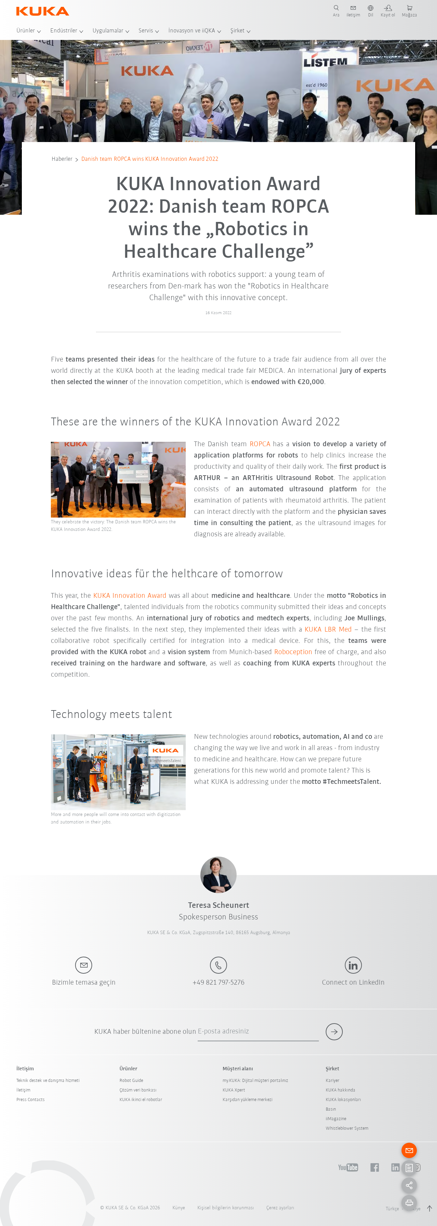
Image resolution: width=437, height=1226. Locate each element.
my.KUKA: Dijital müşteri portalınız (255, 1080)
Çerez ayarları (280, 1208)
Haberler (62, 159)
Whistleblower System (347, 1128)
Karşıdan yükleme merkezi (247, 1099)
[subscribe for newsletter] (334, 1031)
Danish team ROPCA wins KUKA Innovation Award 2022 (149, 159)
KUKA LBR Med (328, 630)
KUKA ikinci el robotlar (140, 1099)
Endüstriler (63, 31)
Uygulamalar (108, 31)
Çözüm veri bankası (137, 1090)
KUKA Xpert (234, 1090)
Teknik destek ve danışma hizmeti (48, 1080)
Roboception (293, 652)
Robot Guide (131, 1080)
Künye (178, 1208)
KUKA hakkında (340, 1090)
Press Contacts (30, 1099)
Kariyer (332, 1080)
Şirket (237, 31)
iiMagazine (336, 1119)
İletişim (23, 1090)
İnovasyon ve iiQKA (191, 31)
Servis (146, 31)
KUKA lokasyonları (343, 1099)
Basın (331, 1109)
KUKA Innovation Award (130, 596)
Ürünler (25, 31)
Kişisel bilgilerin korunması (225, 1208)
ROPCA (260, 444)
